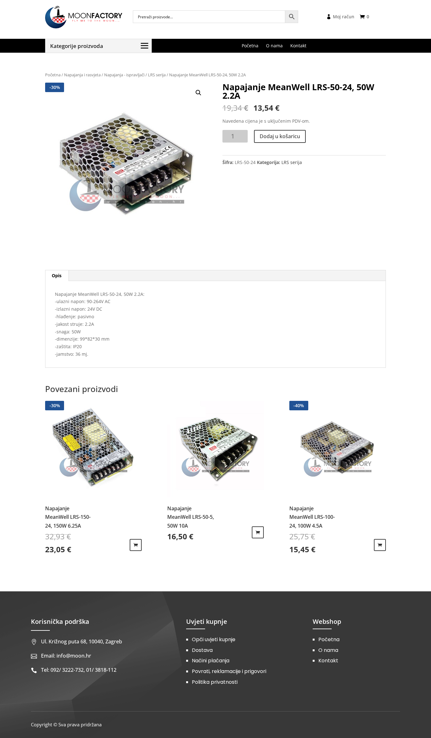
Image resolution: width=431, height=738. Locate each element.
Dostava (202, 650)
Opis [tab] (57, 275)
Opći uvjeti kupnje (213, 639)
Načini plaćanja (210, 660)
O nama (328, 650)
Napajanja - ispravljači (124, 75)
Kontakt (328, 660)
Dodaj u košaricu (280, 136)
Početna (53, 75)
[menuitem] (250, 46)
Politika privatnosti (215, 682)
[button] (198, 92)
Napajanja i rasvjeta (82, 75)
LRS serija (157, 75)
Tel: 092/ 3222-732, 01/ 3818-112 (78, 669)
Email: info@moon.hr (66, 655)
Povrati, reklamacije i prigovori (229, 671)
